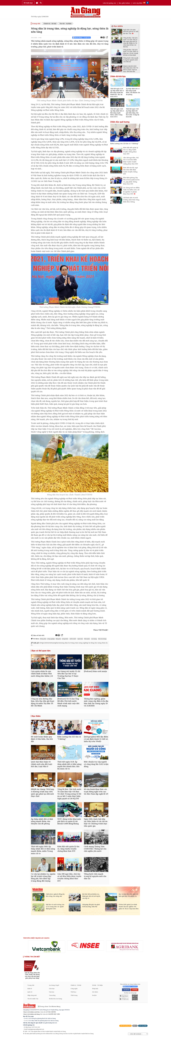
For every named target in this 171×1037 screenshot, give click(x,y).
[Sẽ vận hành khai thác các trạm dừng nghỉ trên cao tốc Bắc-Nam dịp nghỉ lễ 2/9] (96, 780)
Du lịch (94, 995)
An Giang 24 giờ (54, 985)
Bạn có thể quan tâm (41, 650)
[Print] (104, 38)
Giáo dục (52, 988)
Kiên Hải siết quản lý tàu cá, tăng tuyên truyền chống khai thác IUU (130, 151)
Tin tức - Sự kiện (65, 23)
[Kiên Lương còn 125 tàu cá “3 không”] (69, 727)
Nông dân (43, 639)
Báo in (135, 1026)
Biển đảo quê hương (120, 122)
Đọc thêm (36, 716)
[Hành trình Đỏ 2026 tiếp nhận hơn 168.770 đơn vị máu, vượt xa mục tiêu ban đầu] (116, 68)
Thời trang (74, 995)
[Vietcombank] (46, 946)
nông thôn (65, 639)
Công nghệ (74, 988)
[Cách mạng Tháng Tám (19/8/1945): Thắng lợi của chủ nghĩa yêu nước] (96, 837)
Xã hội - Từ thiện (97, 985)
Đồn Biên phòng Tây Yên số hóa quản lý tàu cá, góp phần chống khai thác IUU (131, 181)
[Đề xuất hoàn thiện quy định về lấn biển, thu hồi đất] (43, 727)
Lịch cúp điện (137, 3)
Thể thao (73, 992)
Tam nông (52, 995)
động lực (58, 639)
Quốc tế (29, 992)
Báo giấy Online (124, 3)
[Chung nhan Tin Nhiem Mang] (48, 1006)
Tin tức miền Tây (32, 999)
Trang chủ (36, 23)
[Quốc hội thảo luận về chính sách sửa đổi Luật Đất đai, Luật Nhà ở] (43, 752)
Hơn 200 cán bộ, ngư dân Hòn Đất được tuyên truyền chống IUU (130, 171)
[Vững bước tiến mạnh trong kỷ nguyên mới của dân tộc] (96, 864)
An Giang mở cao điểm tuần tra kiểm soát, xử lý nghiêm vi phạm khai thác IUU (131, 191)
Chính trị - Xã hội (50, 23)
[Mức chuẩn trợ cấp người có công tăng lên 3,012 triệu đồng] (96, 752)
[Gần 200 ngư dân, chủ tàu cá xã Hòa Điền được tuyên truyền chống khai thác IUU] (69, 864)
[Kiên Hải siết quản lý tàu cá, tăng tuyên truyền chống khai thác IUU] (69, 837)
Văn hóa (51, 992)
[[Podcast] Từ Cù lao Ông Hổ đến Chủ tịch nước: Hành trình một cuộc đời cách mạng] (69, 689)
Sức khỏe (95, 992)
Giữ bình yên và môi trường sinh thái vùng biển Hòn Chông (131, 200)
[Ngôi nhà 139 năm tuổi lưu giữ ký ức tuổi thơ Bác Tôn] (116, 32)
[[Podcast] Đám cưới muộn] (96, 662)
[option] (46, 946)
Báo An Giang (102, 639)
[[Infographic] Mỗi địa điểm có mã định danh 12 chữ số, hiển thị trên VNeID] (96, 727)
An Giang (94, 639)
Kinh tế (29, 988)
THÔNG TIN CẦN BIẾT (32, 957)
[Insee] (85, 945)
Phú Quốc (87, 639)
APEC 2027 (73, 639)
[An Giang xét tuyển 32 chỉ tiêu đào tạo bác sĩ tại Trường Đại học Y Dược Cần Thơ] (69, 662)
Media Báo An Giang (55, 999)
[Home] (37, 3)
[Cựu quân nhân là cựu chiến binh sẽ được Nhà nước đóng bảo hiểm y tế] (43, 662)
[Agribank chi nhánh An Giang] (124, 946)
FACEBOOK (126, 989)
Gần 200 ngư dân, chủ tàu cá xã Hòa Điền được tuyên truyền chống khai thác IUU (131, 161)
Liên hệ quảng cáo (109, 3)
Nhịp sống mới (32, 995)
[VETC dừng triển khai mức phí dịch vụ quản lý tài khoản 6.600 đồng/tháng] (69, 809)
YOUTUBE (134, 989)
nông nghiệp (51, 639)
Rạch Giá (80, 639)
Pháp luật (95, 988)
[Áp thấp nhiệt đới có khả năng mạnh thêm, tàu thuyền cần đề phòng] (43, 809)
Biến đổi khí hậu (118, 76)
